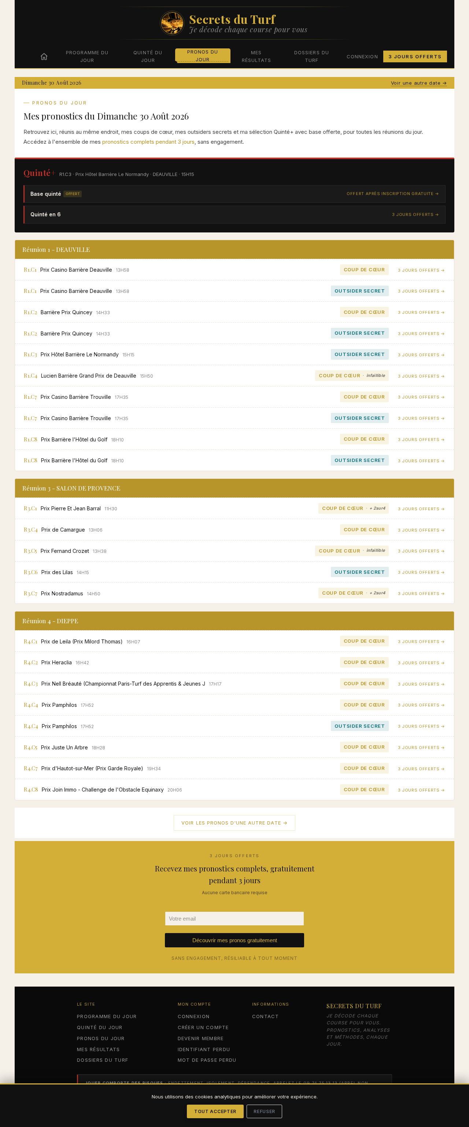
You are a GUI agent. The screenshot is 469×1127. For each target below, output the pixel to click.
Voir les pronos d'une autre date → (234, 823)
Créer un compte (203, 1027)
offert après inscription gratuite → (393, 193)
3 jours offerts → (415, 214)
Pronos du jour (202, 55)
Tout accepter (215, 1111)
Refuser (264, 1111)
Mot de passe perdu (207, 1060)
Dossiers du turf (311, 56)
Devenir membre (201, 1038)
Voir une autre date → (419, 83)
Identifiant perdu (204, 1049)
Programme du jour (87, 56)
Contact (265, 1016)
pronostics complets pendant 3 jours (148, 141)
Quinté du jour (147, 56)
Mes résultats (256, 56)
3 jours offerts (415, 56)
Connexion (362, 56)
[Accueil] (44, 56)
